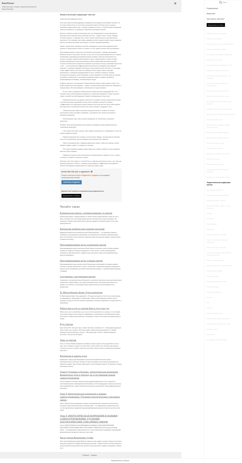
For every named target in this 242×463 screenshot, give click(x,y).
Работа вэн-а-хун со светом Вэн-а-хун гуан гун (84, 308)
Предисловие (211, 13)
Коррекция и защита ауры (73, 355)
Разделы (94, 455)
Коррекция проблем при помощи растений (82, 228)
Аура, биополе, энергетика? (216, 19)
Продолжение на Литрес (216, 25)
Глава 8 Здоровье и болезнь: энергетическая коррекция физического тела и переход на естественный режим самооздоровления (89, 374)
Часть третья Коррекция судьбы (76, 437)
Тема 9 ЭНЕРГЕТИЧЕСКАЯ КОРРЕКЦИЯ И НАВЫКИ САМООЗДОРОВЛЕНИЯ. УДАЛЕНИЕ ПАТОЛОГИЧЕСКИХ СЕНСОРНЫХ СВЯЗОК (89, 418)
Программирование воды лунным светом (81, 260)
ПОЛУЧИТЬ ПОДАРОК (71, 182)
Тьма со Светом (68, 340)
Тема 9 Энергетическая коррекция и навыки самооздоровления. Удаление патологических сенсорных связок (90, 396)
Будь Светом (66, 324)
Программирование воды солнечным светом (83, 244)
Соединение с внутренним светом (77, 276)
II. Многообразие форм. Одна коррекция (81, 292)
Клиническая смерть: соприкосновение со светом (86, 212)
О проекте (85, 455)
